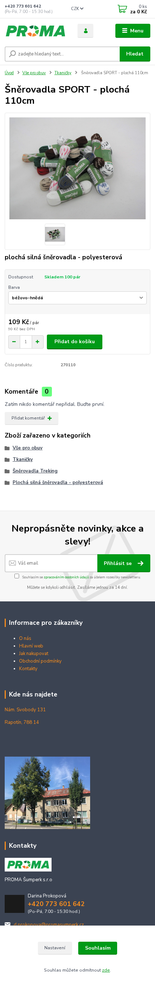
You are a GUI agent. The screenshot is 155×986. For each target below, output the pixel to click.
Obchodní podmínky (40, 661)
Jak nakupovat (33, 653)
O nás (25, 638)
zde (106, 970)
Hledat (134, 53)
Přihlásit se (118, 563)
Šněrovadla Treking (35, 471)
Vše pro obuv (34, 73)
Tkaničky (62, 73)
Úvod (9, 73)
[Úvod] (35, 31)
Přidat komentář (28, 418)
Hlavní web (31, 646)
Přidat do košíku (74, 341)
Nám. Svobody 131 (25, 710)
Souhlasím (98, 948)
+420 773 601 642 (23, 6)
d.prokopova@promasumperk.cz (49, 925)
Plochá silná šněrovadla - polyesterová (58, 482)
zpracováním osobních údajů (66, 577)
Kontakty (28, 668)
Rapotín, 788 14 (22, 722)
